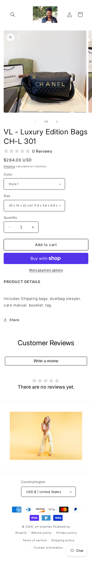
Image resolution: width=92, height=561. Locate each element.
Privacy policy (66, 532)
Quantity (10, 217)
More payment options (46, 270)
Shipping (9, 166)
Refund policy (41, 532)
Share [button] (14, 320)
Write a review (46, 361)
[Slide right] (57, 121)
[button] (12, 14)
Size (7, 196)
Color (8, 174)
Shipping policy (62, 540)
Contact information (48, 547)
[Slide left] (35, 121)
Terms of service (34, 540)
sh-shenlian (43, 526)
